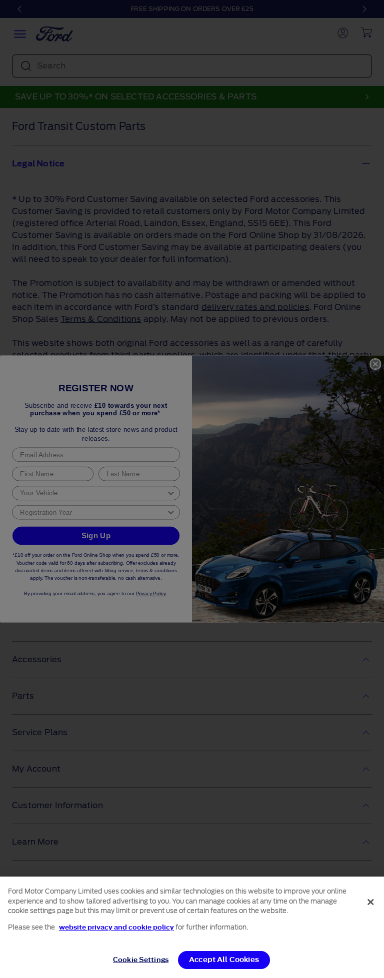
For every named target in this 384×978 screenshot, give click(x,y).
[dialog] (192, 927)
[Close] (371, 902)
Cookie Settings (140, 960)
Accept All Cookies (224, 960)
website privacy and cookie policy (116, 927)
